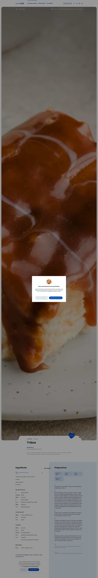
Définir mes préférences (42, 297)
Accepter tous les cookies (55, 297)
